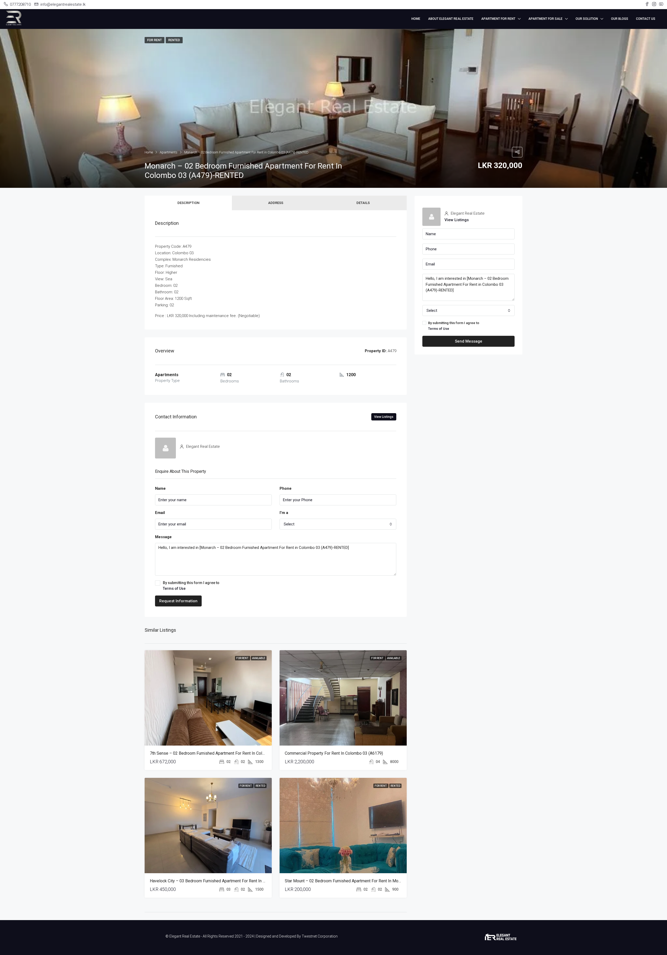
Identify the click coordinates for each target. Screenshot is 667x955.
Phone (286, 488)
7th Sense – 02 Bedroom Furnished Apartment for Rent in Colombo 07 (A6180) (222, 753)
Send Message (468, 341)
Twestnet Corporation (320, 936)
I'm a (284, 512)
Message (163, 537)
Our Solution (587, 19)
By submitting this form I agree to (191, 586)
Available (258, 658)
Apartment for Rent (498, 19)
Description (188, 203)
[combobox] (338, 524)
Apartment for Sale (545, 19)
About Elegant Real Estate (450, 19)
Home (415, 19)
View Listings (383, 417)
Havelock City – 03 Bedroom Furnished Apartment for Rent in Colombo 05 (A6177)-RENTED (233, 880)
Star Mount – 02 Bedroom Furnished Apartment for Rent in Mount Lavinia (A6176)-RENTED (367, 880)
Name (160, 488)
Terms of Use (174, 588)
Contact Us (645, 19)
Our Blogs (619, 19)
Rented (260, 785)
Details (363, 203)
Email (160, 512)
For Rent (242, 658)
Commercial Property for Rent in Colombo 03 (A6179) (334, 753)
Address (275, 203)
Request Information (178, 601)
